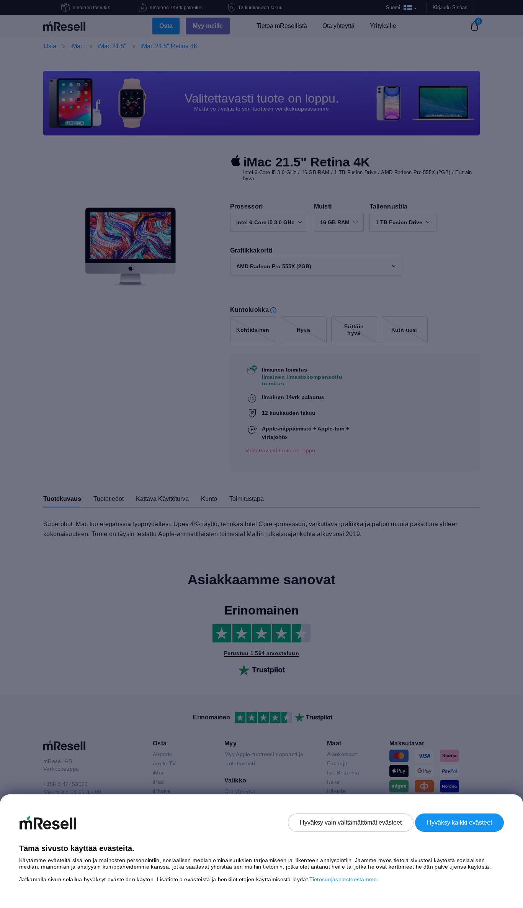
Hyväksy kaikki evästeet (459, 822)
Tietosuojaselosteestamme (343, 879)
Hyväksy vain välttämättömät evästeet (351, 822)
